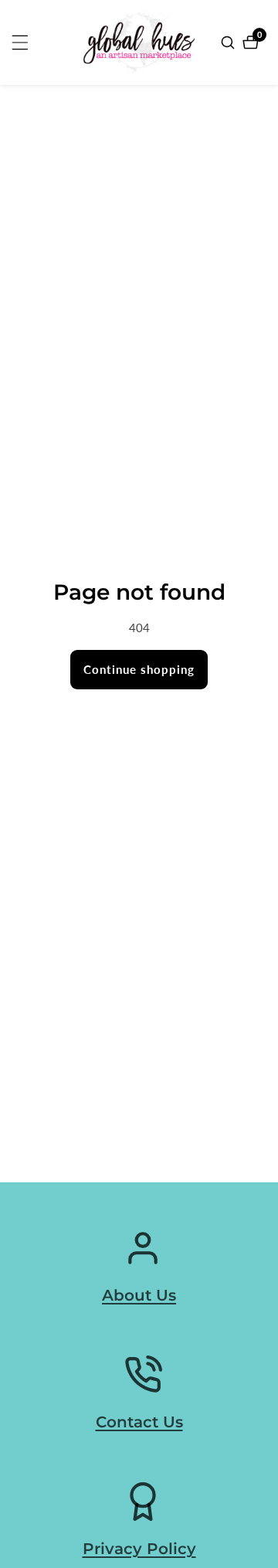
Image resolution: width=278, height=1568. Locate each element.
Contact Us (139, 1422)
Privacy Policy (139, 1548)
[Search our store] (230, 42)
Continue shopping (139, 669)
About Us (139, 1295)
